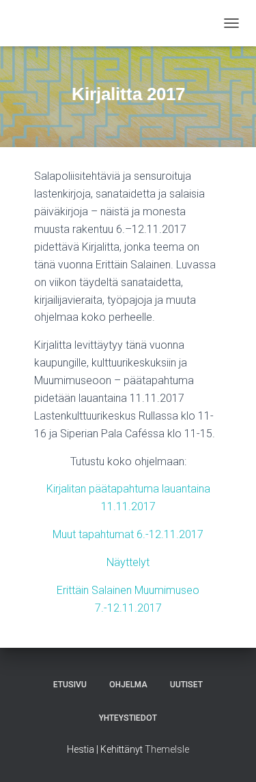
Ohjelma (128, 684)
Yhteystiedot (128, 718)
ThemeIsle (167, 749)
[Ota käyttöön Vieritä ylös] (229, 755)
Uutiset (186, 684)
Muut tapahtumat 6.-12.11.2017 (128, 534)
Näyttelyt (128, 562)
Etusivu (70, 684)
